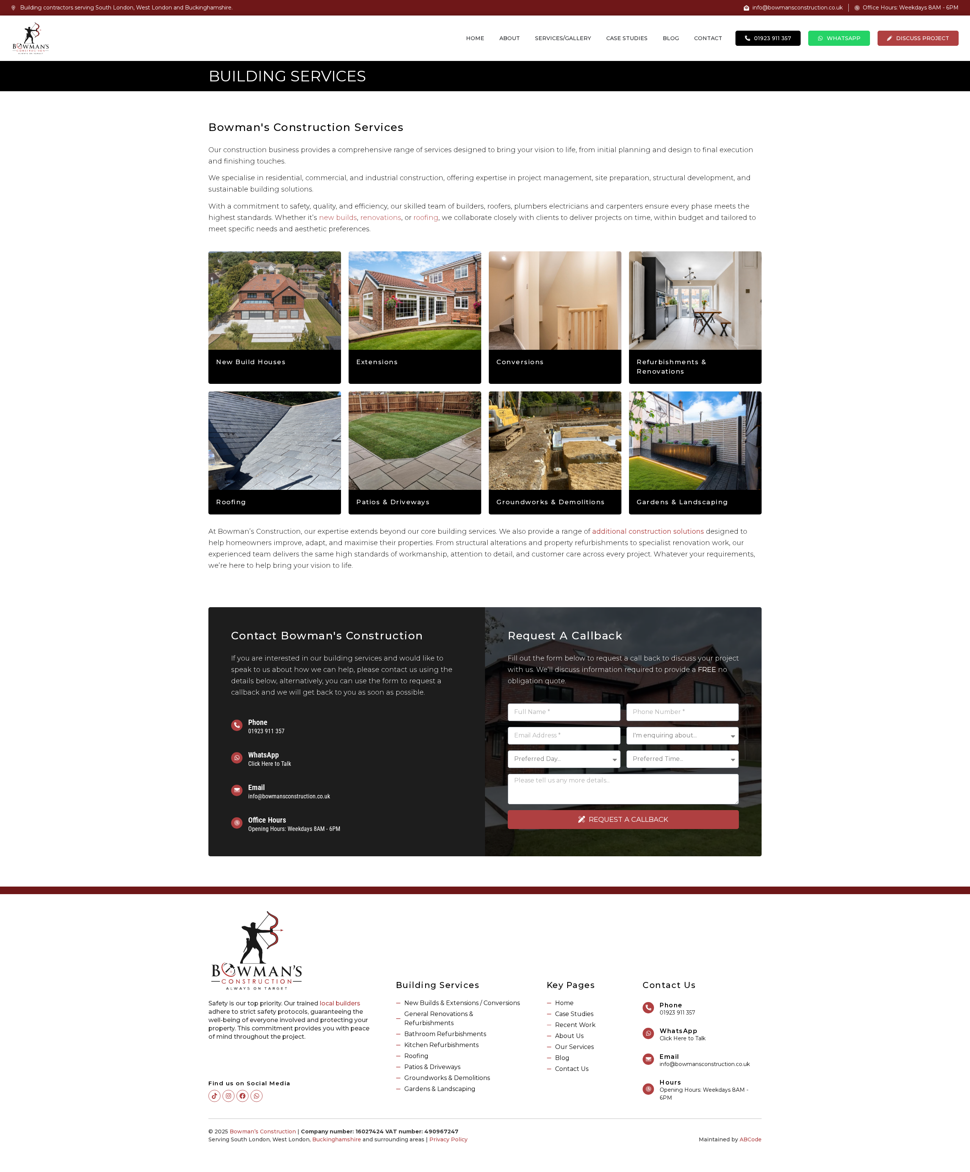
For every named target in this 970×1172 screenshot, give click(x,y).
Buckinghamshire (336, 1139)
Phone (258, 722)
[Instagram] (228, 1096)
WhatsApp (263, 754)
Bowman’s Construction (263, 1131)
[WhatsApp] (236, 758)
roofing (425, 218)
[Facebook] (242, 1096)
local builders (340, 1003)
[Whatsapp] (256, 1096)
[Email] (236, 790)
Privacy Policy (448, 1139)
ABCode (751, 1139)
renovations (380, 218)
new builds (338, 218)
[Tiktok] (214, 1096)
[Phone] (236, 725)
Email (256, 787)
